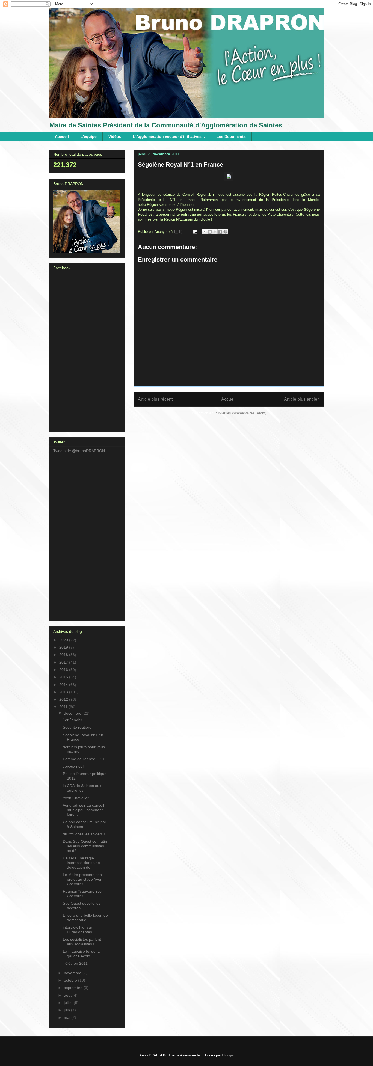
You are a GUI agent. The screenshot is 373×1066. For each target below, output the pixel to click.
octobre (71, 980)
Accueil (62, 136)
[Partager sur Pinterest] (225, 231)
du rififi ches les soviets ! (84, 834)
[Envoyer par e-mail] (204, 231)
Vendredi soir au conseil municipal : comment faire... (83, 810)
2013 (64, 692)
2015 (64, 677)
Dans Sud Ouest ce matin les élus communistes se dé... (85, 846)
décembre (73, 713)
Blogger (228, 1055)
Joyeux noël (73, 766)
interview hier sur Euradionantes (77, 929)
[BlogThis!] (209, 231)
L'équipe (89, 136)
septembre (74, 987)
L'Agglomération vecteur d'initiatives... (169, 136)
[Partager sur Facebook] (220, 231)
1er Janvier (72, 720)
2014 (64, 684)
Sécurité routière (77, 727)
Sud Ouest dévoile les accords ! (81, 905)
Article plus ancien (302, 399)
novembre (73, 973)
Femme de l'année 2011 (84, 759)
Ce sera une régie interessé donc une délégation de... (81, 862)
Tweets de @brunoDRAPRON (79, 451)
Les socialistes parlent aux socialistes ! (82, 941)
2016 (64, 669)
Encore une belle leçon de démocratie (85, 917)
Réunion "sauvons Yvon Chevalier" (83, 893)
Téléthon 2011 (75, 963)
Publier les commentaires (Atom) (240, 413)
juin (67, 1010)
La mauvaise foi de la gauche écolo (81, 953)
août (68, 995)
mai (67, 1017)
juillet (69, 1002)
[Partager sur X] (215, 231)
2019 (64, 647)
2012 (64, 699)
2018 (64, 654)
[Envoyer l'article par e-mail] (195, 232)
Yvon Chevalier (76, 798)
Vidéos (114, 136)
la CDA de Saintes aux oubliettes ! (82, 787)
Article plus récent (155, 399)
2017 (64, 662)
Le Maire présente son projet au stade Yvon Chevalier (82, 879)
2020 (64, 640)
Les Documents (231, 136)
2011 (64, 707)
